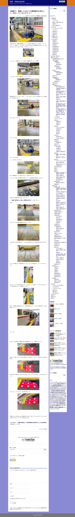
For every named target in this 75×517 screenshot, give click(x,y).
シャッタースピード (56, 28)
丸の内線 (58, 146)
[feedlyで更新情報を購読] (62, 1)
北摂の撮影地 (54, 387)
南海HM (54, 44)
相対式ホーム (55, 396)
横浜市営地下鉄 (57, 166)
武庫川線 (56, 279)
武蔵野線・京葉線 (59, 112)
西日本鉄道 (56, 71)
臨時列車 (54, 31)
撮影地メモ (53, 57)
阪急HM (54, 52)
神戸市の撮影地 (59, 397)
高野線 (57, 230)
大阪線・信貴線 (59, 257)
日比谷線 (58, 149)
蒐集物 (54, 23)
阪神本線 (56, 282)
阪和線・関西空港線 (60, 208)
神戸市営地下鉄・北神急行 (59, 242)
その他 (52, 18)
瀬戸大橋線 (58, 64)
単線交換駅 (64, 387)
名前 (11, 483)
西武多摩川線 (58, 179)
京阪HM (54, 40)
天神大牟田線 (58, 72)
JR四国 (55, 61)
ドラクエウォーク (56, 288)
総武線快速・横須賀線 (60, 114)
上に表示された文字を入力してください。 (18, 498)
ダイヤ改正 (55, 286)
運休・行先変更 (56, 25)
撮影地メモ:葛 (57, 308)
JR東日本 (56, 85)
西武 (55, 171)
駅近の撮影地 (59, 407)
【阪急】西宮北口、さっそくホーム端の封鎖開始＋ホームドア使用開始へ (60, 334)
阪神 (53, 278)
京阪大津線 (58, 219)
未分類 (52, 294)
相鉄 (55, 169)
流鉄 (55, 168)
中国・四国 (55, 60)
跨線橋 (57, 399)
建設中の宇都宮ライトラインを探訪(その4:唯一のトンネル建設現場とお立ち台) (60, 354)
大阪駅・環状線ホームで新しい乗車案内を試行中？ (22, 200)
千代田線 (58, 148)
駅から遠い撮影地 (63, 405)
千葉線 (57, 130)
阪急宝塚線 (56, 274)
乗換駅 (56, 383)
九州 (53, 70)
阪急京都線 (56, 273)
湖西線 (57, 205)
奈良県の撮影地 (59, 392)
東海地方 (54, 77)
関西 (53, 185)
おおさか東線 (58, 193)
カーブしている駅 (53, 382)
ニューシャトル (57, 118)
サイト (11, 491)
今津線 (55, 266)
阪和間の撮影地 (59, 400)
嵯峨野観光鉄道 (57, 236)
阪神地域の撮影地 (58, 402)
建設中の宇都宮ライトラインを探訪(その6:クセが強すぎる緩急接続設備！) (60, 344)
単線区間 (51, 389)
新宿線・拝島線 (59, 175)
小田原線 (58, 142)
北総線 (55, 139)
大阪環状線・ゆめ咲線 (60, 198)
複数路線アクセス (53, 399)
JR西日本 (54, 37)
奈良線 (57, 200)
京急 (55, 120)
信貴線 (57, 252)
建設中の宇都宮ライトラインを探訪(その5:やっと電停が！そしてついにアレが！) (60, 349)
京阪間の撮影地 (57, 385)
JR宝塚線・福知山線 (60, 191)
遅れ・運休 (55, 293)
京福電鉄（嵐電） (57, 211)
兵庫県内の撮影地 (55, 386)
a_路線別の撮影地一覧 (57, 58)
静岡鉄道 (56, 81)
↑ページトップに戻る (43, 428)
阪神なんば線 (57, 280)
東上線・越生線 (59, 162)
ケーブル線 (58, 216)
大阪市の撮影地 (55, 390)
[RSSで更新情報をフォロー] (64, 1)
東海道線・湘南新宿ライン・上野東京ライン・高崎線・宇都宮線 (61, 110)
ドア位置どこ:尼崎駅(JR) (59, 304)
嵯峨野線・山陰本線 (60, 202)
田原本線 (58, 262)
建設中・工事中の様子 (42, 15)
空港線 (57, 124)
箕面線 (55, 271)
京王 (55, 135)
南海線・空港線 (59, 228)
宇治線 (57, 222)
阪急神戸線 (56, 276)
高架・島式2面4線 (56, 408)
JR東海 (55, 78)
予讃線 (57, 62)
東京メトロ (56, 145)
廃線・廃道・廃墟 (54, 56)
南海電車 (56, 225)
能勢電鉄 (56, 245)
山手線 (57, 99)
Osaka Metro (56, 210)
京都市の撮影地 (60, 383)
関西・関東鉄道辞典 (17, 2)
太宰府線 (58, 74)
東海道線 (58, 79)
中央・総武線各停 (59, 86)
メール (12, 487)
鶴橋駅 (54, 34)
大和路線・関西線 (59, 196)
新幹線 (54, 75)
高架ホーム (52, 408)
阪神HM (54, 54)
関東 (53, 84)
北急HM (54, 41)
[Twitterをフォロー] (60, 1)
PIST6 (54, 19)
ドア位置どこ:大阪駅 (58, 323)
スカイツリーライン (60, 160)
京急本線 (58, 121)
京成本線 (58, 128)
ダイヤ (54, 29)
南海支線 (58, 226)
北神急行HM (55, 43)
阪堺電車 (56, 264)
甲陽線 (55, 270)
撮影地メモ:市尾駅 (58, 313)
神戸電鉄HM (55, 51)
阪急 (53, 265)
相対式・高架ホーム (61, 396)
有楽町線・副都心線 (60, 151)
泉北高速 (56, 240)
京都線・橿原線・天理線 (61, 249)
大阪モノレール (57, 233)
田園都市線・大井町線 (60, 157)
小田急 (55, 141)
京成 (55, 126)
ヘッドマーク (53, 38)
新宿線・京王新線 (59, 182)
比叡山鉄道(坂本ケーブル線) (59, 238)
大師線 (57, 122)
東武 (55, 159)
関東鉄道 (56, 184)
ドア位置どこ (53, 36)
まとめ (52, 27)
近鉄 (55, 247)
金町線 (57, 133)
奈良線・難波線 (59, 259)
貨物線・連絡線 (59, 207)
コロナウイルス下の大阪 (57, 285)
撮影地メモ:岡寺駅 (58, 318)
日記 (52, 284)
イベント (54, 20)
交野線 (57, 217)
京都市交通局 (57, 213)
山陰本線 (58, 67)
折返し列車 (54, 393)
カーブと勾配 (59, 382)
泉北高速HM (55, 49)
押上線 (57, 132)
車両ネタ (52, 296)
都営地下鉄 (56, 181)
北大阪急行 (56, 224)
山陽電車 (56, 234)
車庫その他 (55, 82)
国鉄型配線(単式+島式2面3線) (57, 389)
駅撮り (52, 407)
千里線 (55, 268)
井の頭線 (58, 136)
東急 (55, 153)
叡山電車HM (55, 46)
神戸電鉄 (56, 243)
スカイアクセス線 (59, 127)
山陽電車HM (55, 48)
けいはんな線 (58, 248)
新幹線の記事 (59, 393)
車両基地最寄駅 (60, 399)
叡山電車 (56, 231)
